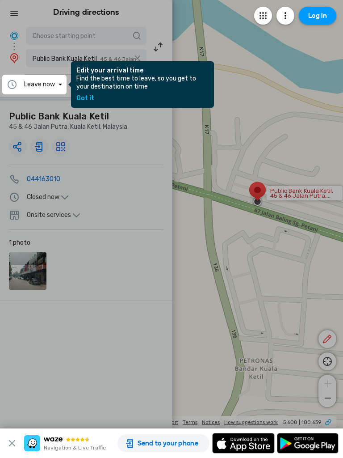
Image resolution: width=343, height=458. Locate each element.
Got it (85, 98)
